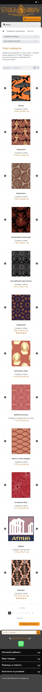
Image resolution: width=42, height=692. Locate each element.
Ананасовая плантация (21, 237)
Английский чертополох (21, 281)
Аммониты (21, 193)
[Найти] (38, 632)
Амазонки (21, 149)
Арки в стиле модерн (21, 458)
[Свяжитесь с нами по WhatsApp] (21, 644)
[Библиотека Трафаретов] (21, 10)
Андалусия (21, 325)
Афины (21, 546)
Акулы (21, 105)
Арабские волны (21, 415)
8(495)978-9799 (20, 638)
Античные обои (21, 371)
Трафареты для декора (16, 31)
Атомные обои (21, 502)
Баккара (21, 590)
